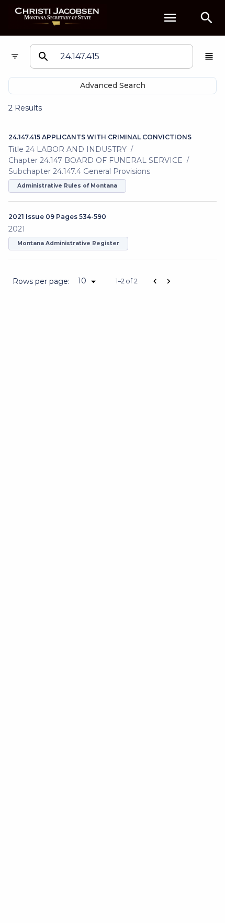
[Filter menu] (14, 56)
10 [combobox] (82, 280)
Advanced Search (112, 85)
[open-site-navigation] (170, 18)
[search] (207, 18)
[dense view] (209, 56)
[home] (57, 17)
